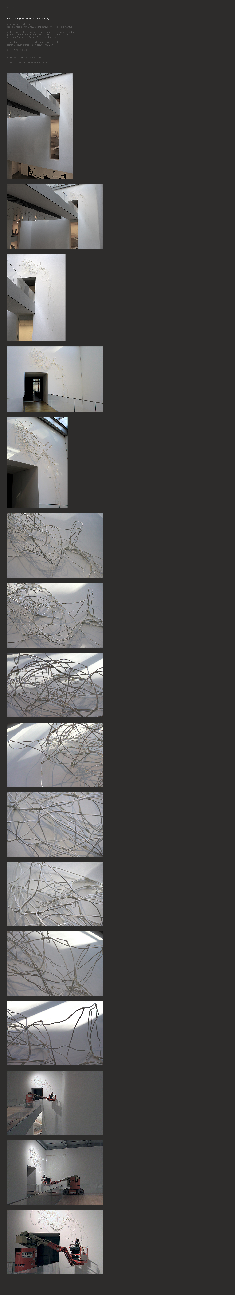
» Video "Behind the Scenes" (25, 57)
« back (11, 7)
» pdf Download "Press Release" (28, 62)
